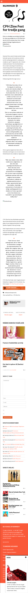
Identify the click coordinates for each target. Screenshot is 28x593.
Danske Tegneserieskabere (9, 552)
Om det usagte (8, 314)
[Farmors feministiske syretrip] (14, 338)
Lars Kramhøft (13, 370)
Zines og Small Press (8, 295)
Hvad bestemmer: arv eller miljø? (15, 506)
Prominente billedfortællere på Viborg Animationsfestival (11, 485)
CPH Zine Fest (16, 295)
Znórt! (20, 314)
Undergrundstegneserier (10, 292)
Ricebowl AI (7, 426)
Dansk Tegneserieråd (8, 549)
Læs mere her (6, 542)
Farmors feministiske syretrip (13, 343)
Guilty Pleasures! (17, 456)
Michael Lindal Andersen (15, 33)
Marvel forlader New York (18, 444)
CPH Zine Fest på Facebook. (16, 284)
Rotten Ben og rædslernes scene (14, 499)
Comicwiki (5, 555)
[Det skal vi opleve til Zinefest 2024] (14, 359)
